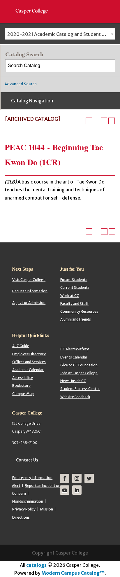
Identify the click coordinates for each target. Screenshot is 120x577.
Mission (46, 509)
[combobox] (60, 34)
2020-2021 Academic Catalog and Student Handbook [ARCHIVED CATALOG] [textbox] (61, 34)
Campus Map (23, 393)
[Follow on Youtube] (64, 490)
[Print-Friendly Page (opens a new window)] (104, 121)
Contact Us (27, 460)
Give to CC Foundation (79, 365)
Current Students (74, 287)
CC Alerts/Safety (74, 349)
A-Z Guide (20, 346)
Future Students (73, 279)
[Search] (109, 65)
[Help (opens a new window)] (111, 121)
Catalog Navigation (32, 101)
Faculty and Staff (74, 303)
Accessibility (22, 377)
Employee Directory (29, 354)
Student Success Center (80, 389)
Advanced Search (20, 83)
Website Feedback (75, 397)
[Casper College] (34, 6)
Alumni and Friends (75, 319)
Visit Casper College (28, 279)
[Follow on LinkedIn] (77, 490)
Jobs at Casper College (79, 373)
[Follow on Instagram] (77, 478)
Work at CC (69, 295)
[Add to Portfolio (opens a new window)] (89, 121)
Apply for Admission (28, 302)
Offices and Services (29, 362)
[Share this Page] (96, 121)
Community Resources (79, 311)
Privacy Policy (24, 509)
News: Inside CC (73, 381)
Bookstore (21, 385)
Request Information (29, 291)
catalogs (36, 565)
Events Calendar (73, 357)
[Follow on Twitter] (89, 478)
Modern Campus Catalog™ (73, 573)
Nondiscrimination (27, 501)
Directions (21, 517)
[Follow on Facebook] (64, 478)
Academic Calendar (28, 370)
